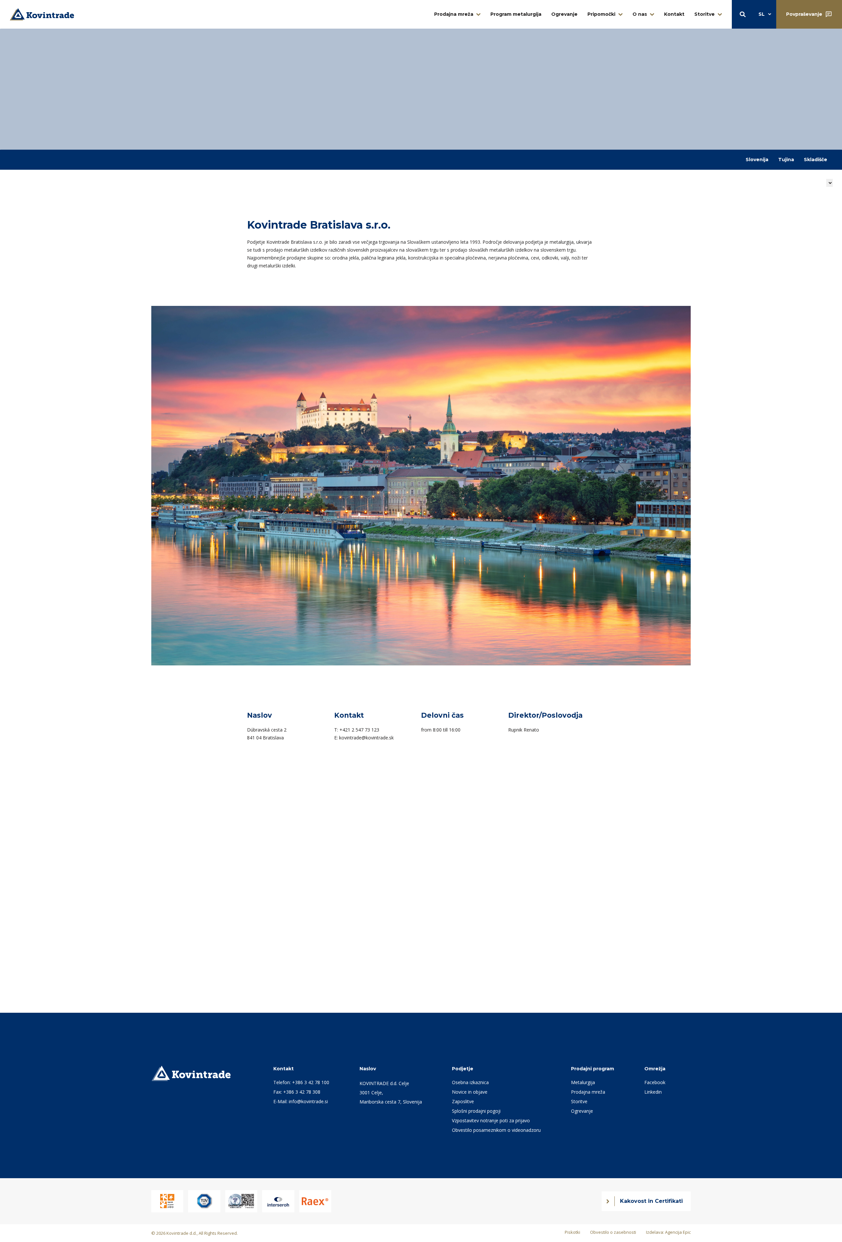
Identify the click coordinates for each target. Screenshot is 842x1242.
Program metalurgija (515, 14)
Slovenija (757, 159)
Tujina (786, 159)
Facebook (654, 1082)
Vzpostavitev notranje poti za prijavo (491, 1120)
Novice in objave (469, 1092)
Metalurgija (583, 1082)
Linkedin (653, 1092)
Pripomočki (601, 14)
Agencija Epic (678, 1232)
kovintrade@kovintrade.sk (366, 737)
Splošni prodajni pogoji (476, 1111)
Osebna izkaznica (470, 1082)
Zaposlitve (463, 1101)
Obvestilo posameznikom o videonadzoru (496, 1130)
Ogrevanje (564, 14)
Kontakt (674, 14)
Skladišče (815, 159)
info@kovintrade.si (308, 1101)
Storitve (704, 14)
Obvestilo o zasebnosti (613, 1232)
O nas (639, 14)
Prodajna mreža (453, 14)
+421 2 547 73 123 (359, 730)
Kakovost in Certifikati (651, 1201)
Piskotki (572, 1232)
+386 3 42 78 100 (310, 1082)
